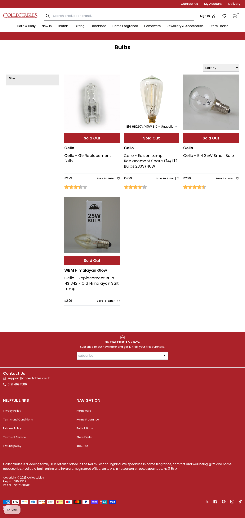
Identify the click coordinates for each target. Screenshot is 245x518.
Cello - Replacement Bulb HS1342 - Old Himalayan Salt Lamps (91, 283)
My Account (213, 4)
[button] (236, 16)
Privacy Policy (12, 411)
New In (47, 26)
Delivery (234, 4)
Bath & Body (26, 26)
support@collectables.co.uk (29, 378)
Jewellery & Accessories (185, 26)
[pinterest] (224, 501)
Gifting (79, 26)
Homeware (152, 26)
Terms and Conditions (18, 419)
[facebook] (215, 501)
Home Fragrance (125, 26)
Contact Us (189, 4)
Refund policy (12, 446)
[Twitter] (207, 501)
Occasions (98, 26)
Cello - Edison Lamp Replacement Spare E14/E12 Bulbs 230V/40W (150, 161)
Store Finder (219, 26)
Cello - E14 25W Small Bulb (208, 155)
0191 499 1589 (17, 384)
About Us (82, 446)
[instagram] (232, 501)
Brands (63, 26)
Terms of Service (14, 437)
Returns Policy (12, 428)
